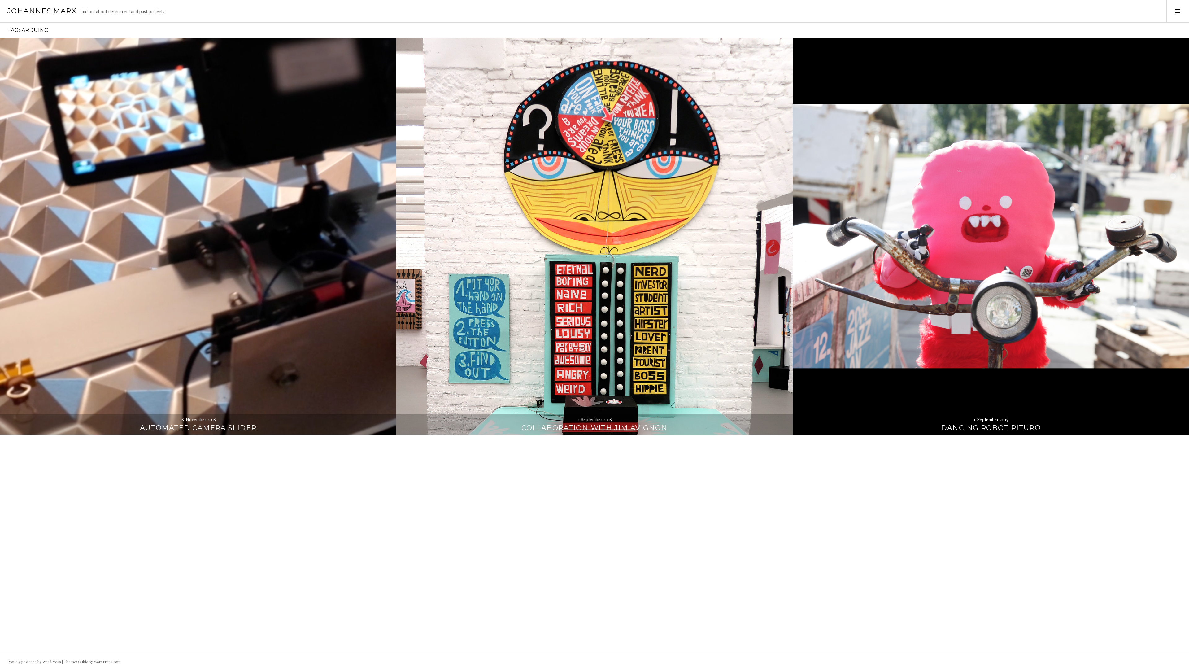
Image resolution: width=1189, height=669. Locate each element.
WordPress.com (107, 661)
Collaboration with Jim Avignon (594, 428)
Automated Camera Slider (198, 428)
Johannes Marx (41, 11)
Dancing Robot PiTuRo (991, 428)
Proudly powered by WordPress (34, 661)
